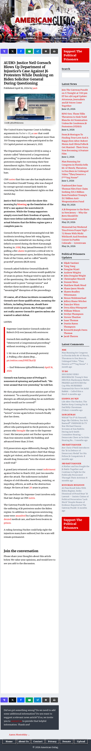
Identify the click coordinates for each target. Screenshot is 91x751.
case (35, 133)
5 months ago (81, 440)
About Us (23, 741)
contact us (16, 721)
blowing (22, 204)
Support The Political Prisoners (73, 55)
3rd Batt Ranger (71, 445)
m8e (64, 350)
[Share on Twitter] (12, 51)
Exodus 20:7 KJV (70, 398)
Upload (81, 741)
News (45, 38)
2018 (17, 247)
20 (30, 487)
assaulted (21, 515)
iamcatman (69, 414)
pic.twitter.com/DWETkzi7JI (21, 360)
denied (8, 519)
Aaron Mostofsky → (19, 734)
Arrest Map (60, 38)
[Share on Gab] (29, 51)
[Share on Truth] (4, 51)
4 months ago (74, 394)
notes (12, 179)
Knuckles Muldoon (73, 485)
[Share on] (37, 51)
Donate (76, 38)
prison (7, 523)
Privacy (52, 741)
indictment (49, 469)
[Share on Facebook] (21, 51)
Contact (38, 741)
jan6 (35, 88)
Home (14, 38)
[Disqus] (30, 598)
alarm (21, 251)
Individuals (29, 38)
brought (21, 430)
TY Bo (65, 371)
